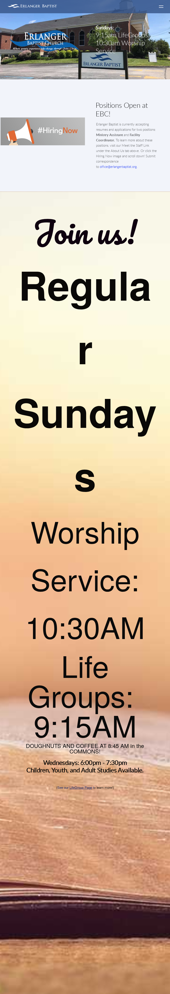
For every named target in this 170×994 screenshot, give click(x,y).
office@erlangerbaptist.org (118, 167)
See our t (75, 787)
